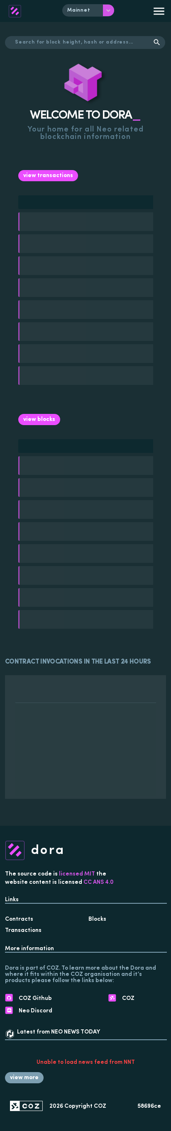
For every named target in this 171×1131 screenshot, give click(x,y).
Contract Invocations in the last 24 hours (78, 662)
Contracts (19, 919)
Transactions (23, 930)
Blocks (97, 919)
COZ (100, 1106)
